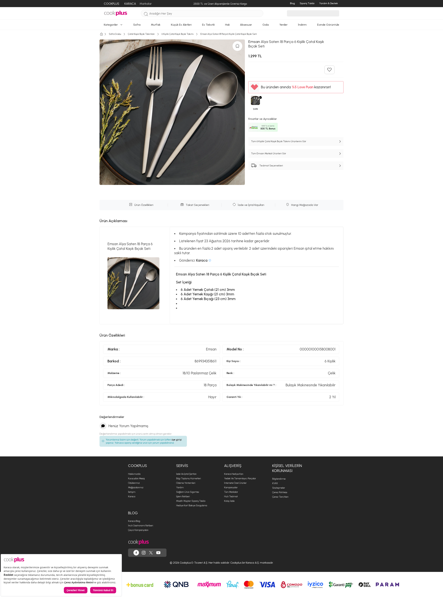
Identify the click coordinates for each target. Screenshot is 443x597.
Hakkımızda (134, 474)
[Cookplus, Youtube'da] (158, 552)
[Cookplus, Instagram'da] (143, 552)
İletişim (131, 492)
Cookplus (137, 465)
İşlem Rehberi (183, 496)
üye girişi (176, 439)
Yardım (180, 487)
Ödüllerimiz (134, 483)
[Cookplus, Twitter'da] (151, 552)
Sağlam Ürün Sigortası (187, 492)
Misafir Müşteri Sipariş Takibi (190, 501)
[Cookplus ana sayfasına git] (138, 542)
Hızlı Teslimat (231, 496)
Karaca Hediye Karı (233, 474)
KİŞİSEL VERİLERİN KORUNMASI (287, 468)
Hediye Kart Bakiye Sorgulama (191, 505)
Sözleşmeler (278, 487)
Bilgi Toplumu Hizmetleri (188, 478)
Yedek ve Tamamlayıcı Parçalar (240, 478)
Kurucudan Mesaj (136, 478)
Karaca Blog (134, 521)
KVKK (275, 483)
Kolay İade (229, 501)
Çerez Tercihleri (280, 496)
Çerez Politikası (279, 492)
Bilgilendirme (279, 478)
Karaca (131, 496)
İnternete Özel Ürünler (235, 483)
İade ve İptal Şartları (186, 474)
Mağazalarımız (135, 487)
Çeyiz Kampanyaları (138, 530)
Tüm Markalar (231, 492)
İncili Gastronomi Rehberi (140, 525)
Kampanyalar (231, 487)
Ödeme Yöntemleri (185, 483)
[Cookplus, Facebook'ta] (136, 552)
